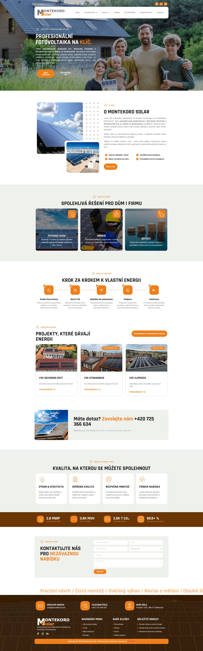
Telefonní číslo (99, 604)
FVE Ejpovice (137, 378)
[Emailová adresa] (40, 605)
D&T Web (131, 641)
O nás (77, 12)
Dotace (105, 12)
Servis (117, 12)
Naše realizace (146, 12)
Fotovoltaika (89, 12)
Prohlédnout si (47, 389)
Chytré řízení (129, 12)
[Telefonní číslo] (85, 605)
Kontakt (160, 12)
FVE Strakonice (94, 378)
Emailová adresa (55, 604)
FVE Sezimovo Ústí (51, 378)
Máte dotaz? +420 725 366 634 (114, 422)
